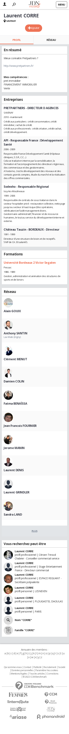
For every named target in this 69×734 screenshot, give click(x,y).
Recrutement (50, 667)
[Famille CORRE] (8, 630)
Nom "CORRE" (23, 620)
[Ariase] (18, 717)
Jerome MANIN (14, 448)
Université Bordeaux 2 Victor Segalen (30, 263)
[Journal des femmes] (18, 694)
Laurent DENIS (14, 470)
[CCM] (51, 694)
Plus (34, 531)
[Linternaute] (18, 702)
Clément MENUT (15, 359)
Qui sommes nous (13, 667)
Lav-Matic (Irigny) (12, 337)
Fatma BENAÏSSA (15, 403)
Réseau (51, 40)
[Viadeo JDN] (51, 709)
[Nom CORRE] (8, 620)
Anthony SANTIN (15, 333)
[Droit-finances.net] (51, 702)
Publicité (37, 667)
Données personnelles (22, 670)
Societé (61, 667)
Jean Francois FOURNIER (20, 426)
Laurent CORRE (24, 551)
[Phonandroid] (51, 716)
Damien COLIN (14, 381)
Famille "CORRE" (25, 630)
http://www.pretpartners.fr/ (18, 66)
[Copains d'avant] (18, 709)
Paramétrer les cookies (47, 670)
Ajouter (35, 28)
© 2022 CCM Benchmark (35, 677)
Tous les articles (37, 673)
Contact (27, 667)
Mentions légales (19, 673)
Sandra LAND (13, 514)
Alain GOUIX (12, 311)
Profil (17, 40)
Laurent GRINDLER (16, 492)
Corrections (52, 673)
